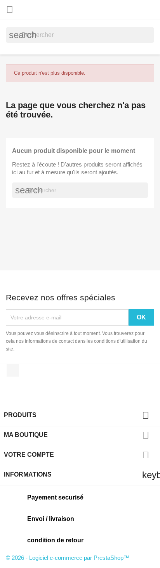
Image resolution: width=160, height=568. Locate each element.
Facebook (13, 370)
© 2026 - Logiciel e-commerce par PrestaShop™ (67, 557)
